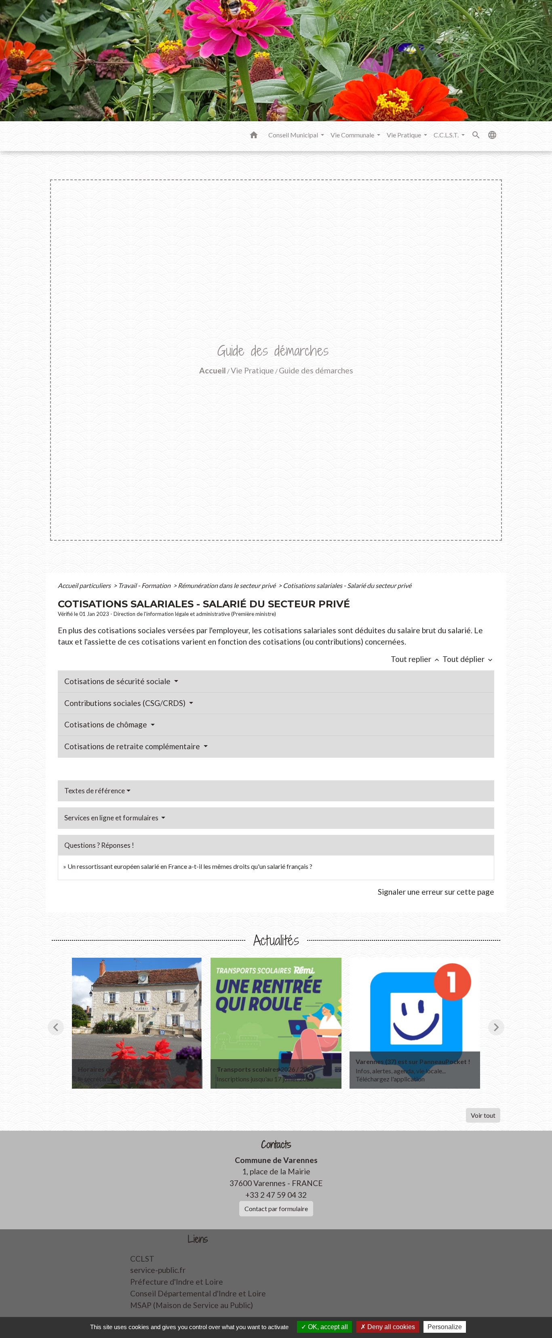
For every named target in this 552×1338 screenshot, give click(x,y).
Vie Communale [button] (353, 135)
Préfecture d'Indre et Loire (176, 1281)
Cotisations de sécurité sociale (118, 681)
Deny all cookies (390, 1326)
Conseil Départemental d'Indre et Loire (198, 1293)
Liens (198, 1239)
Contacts (276, 1144)
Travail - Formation (145, 585)
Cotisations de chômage (106, 724)
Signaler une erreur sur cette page (436, 891)
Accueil (212, 370)
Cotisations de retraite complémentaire (133, 746)
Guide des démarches (316, 370)
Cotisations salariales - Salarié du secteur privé (347, 585)
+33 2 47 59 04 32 (276, 1194)
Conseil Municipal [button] (293, 135)
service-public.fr (157, 1270)
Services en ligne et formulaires (112, 817)
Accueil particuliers (85, 585)
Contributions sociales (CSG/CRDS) (125, 703)
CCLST (142, 1258)
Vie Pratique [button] (404, 135)
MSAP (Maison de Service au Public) (191, 1305)
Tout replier (416, 659)
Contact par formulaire (276, 1208)
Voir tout (483, 1115)
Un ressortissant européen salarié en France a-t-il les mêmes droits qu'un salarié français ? (189, 866)
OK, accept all (327, 1326)
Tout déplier (468, 659)
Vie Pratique (252, 370)
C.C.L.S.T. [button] (447, 135)
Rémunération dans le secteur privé (227, 585)
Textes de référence (94, 790)
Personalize (445, 1326)
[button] (253, 136)
